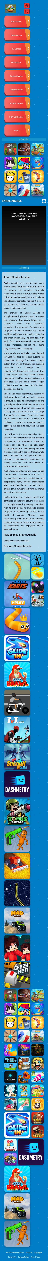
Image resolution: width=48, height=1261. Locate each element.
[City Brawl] (17, 675)
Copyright (38, 1252)
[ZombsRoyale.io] (17, 812)
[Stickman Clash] (17, 757)
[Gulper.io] (17, 893)
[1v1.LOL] (17, 730)
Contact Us (12, 1257)
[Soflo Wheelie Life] (17, 703)
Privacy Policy (23, 1257)
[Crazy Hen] (17, 975)
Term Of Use (35, 1257)
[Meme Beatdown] (17, 839)
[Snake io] (17, 567)
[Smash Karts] (17, 594)
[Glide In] (17, 648)
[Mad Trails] (17, 920)
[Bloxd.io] (17, 948)
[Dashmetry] (17, 784)
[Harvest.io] (17, 866)
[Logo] (10, 8)
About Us (29, 1252)
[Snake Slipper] (17, 621)
